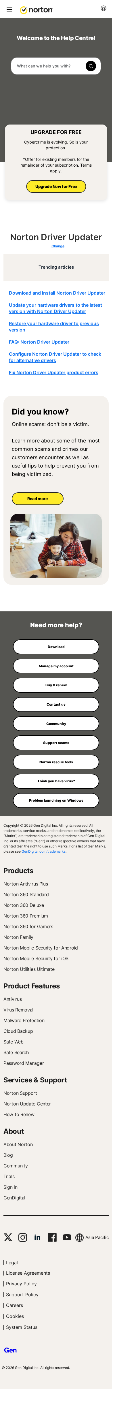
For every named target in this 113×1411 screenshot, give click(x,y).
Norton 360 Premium (25, 916)
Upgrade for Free (56, 132)
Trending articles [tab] (56, 267)
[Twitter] (8, 1237)
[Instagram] (22, 1237)
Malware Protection (24, 1020)
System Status (21, 1327)
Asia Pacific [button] (97, 1237)
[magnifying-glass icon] (91, 66)
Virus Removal (18, 1010)
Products (18, 870)
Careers (14, 1305)
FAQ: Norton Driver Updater (39, 342)
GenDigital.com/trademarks (44, 851)
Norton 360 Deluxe (23, 905)
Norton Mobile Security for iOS (35, 958)
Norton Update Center (27, 1104)
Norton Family (18, 937)
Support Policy (22, 1294)
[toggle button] (8, 10)
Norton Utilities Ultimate (29, 969)
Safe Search (16, 1052)
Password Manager (23, 1063)
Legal (12, 1262)
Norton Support (20, 1093)
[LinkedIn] (37, 1237)
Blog (8, 1155)
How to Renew (18, 1114)
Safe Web (13, 1042)
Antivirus (12, 999)
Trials (8, 1176)
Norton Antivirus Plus (25, 884)
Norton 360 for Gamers (28, 926)
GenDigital (14, 1198)
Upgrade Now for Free (56, 186)
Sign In (10, 1187)
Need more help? (56, 625)
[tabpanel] (57, 332)
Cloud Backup (18, 1031)
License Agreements (28, 1273)
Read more (37, 498)
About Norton (17, 1144)
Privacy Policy (21, 1283)
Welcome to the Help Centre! (56, 38)
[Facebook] (52, 1237)
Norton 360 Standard (26, 894)
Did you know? (40, 412)
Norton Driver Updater (56, 237)
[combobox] (56, 66)
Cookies (15, 1316)
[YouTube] (66, 1237)
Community (15, 1166)
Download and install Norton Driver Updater (57, 293)
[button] (36, 10)
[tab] (57, 332)
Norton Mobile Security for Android (40, 948)
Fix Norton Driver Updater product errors (53, 372)
